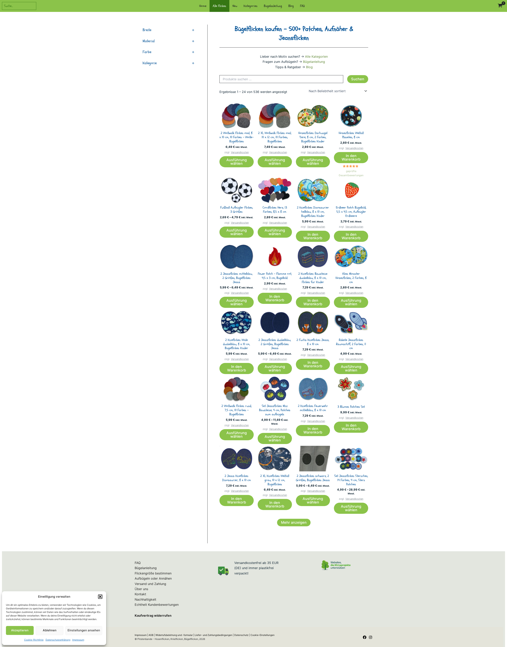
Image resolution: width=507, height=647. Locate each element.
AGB (151, 635)
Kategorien (250, 6)
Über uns (141, 589)
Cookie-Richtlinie (34, 639)
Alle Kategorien (316, 56)
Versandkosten (240, 152)
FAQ (302, 6)
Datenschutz (241, 635)
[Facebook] (364, 637)
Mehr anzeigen (294, 522)
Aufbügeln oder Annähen (153, 578)
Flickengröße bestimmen (153, 573)
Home (202, 6)
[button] (100, 597)
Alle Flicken (219, 6)
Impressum (78, 639)
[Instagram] (370, 637)
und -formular (174, 635)
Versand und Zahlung (150, 584)
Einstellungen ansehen (84, 630)
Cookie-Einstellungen (262, 635)
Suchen (357, 79)
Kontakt (140, 594)
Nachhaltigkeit (145, 599)
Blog (291, 6)
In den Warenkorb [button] (351, 157)
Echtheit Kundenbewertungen (157, 605)
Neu (235, 6)
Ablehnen (49, 630)
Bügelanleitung (273, 6)
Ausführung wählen (236, 162)
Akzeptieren (20, 630)
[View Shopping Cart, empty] (500, 6)
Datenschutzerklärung (58, 639)
